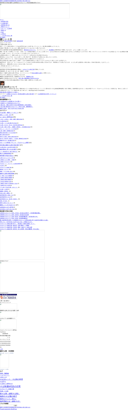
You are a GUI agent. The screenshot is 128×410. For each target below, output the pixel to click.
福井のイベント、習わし (8, 399)
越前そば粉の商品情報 (7, 173)
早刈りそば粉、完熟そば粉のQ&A (8, 136)
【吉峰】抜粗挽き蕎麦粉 (6, 177)
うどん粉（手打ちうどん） (5, 375)
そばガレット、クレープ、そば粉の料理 (10, 163)
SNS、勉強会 (4, 373)
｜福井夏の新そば (4, 25)
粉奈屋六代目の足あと (7, 155)
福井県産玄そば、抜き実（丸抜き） (9, 199)
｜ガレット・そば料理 (6, 28)
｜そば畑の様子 (4, 23)
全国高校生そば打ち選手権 (6, 207)
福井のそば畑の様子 (8, 396)
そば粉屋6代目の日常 (43, 94)
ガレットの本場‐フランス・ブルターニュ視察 (14, 142)
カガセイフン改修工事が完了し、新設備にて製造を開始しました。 (18, 223)
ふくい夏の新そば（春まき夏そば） (9, 151)
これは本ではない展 (6, 35)
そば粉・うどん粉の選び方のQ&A (8, 123)
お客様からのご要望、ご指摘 (7, 159)
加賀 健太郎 (20, 41)
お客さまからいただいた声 (6, 157)
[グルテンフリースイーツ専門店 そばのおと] (8, 328)
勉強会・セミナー (4, 169)
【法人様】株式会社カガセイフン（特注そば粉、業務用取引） (16, 106)
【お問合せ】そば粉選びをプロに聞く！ (10, 101)
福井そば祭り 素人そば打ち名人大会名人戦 (12, 108)
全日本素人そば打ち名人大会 (7, 209)
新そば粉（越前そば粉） (10, 394)
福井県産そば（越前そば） (10, 401)
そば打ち (2, 165)
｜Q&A (2, 32)
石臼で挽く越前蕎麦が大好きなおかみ (29, 78)
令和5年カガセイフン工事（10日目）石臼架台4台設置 (14, 214)
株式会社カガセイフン (30, 50)
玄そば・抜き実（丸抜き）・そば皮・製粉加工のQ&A (13, 138)
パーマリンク (52, 94)
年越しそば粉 (4, 391)
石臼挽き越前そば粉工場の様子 (26, 94)
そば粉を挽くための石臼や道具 (8, 147)
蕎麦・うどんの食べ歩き (6, 171)
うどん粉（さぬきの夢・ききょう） (9, 187)
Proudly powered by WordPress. (8, 409)
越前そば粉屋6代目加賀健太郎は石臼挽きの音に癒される (15, 0)
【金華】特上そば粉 (5, 185)
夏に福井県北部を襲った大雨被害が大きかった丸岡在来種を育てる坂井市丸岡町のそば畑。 (24, 220)
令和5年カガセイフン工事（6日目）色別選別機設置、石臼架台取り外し (19, 216)
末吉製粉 (51, 50)
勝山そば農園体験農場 (5, 153)
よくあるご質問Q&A (6, 117)
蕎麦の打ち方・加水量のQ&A (7, 140)
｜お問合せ (3, 34)
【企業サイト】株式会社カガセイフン (10, 103)
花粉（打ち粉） (4, 201)
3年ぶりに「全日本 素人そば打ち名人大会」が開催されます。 (16, 222)
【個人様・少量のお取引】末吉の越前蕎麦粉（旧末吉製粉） (16, 105)
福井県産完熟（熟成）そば (6, 195)
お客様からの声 (3, 377)
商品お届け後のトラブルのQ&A (8, 132)
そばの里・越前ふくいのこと (9, 112)
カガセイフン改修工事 (5, 167)
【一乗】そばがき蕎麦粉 (6, 175)
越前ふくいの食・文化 (5, 114)
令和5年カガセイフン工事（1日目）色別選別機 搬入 (14, 218)
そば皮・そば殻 (4, 189)
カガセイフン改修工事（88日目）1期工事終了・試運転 (14, 225)
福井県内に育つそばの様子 (8, 149)
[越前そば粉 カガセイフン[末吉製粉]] (4, 367)
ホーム (2, 19)
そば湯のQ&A (3, 121)
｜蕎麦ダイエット (4, 26)
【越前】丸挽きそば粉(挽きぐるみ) (8, 183)
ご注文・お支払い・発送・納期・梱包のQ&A (11, 119)
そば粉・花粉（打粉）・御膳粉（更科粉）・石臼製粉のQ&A (15, 127)
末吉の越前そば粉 (36, 73)
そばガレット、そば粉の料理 (11, 379)
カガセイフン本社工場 (28, 69)
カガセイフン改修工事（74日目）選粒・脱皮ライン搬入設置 (16, 227)
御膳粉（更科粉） (4, 191)
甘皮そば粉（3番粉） (5, 193)
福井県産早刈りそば (5, 197)
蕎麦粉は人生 (29, 76)
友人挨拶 (3, 37)
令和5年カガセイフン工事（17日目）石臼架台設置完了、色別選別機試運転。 (20, 213)
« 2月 (1, 349)
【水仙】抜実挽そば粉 (5, 181)
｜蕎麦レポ (3, 30)
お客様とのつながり (12, 94)
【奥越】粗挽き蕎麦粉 (5, 179)
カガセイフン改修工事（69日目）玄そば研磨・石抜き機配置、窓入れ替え (19, 229)
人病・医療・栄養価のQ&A (6, 130)
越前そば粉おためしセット (6, 202)
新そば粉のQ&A (4, 134)
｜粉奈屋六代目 (4, 21)
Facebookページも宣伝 (4, 369)
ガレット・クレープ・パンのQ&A (8, 128)
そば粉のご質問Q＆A (6, 383)
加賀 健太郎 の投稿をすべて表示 (9, 92)
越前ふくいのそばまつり (7, 205)
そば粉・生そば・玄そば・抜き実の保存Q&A (11, 125)
